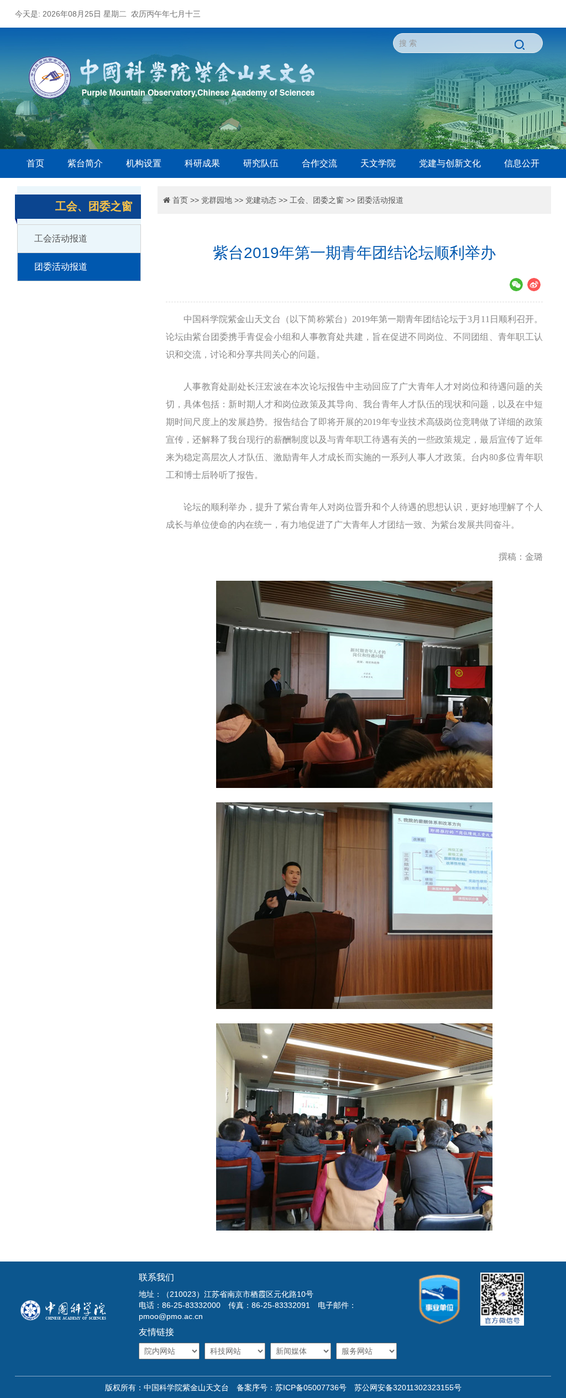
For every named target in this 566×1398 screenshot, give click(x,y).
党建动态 (260, 200)
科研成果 (202, 163)
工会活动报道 (60, 238)
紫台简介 (85, 163)
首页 (35, 163)
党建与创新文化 (450, 163)
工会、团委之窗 (317, 200)
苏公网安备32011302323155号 (404, 1387)
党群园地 (216, 200)
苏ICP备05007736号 (311, 1387)
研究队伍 (261, 163)
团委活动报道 (60, 266)
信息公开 (521, 163)
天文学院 (378, 163)
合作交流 (319, 163)
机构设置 (143, 163)
